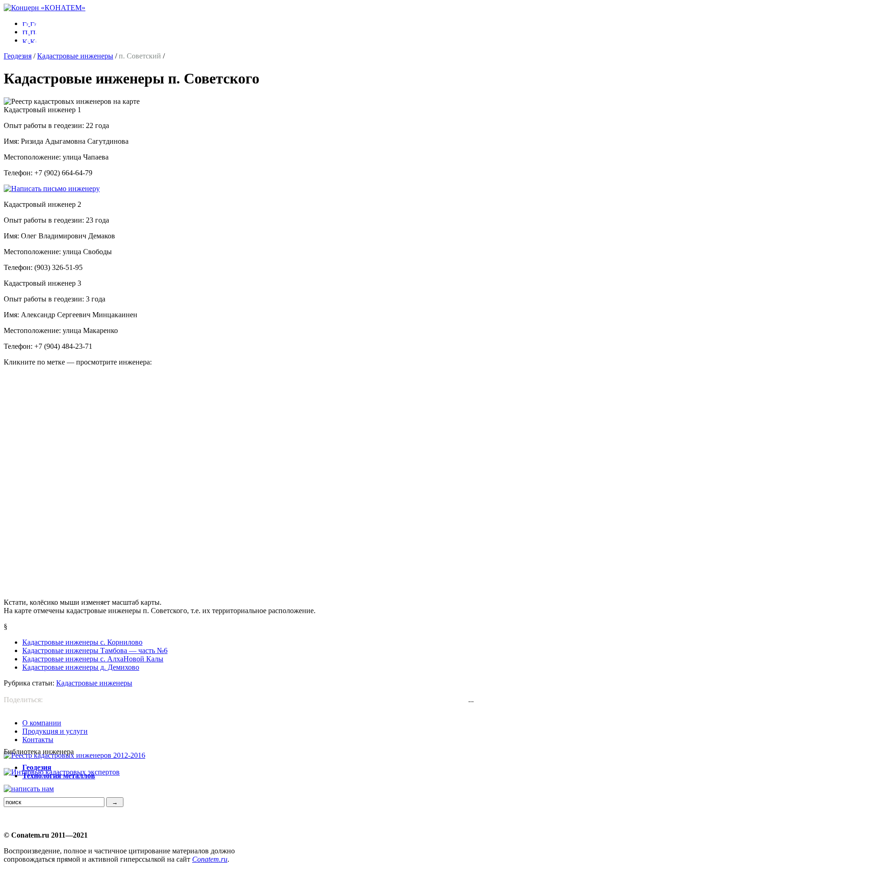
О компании (41, 723)
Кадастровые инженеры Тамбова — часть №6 (95, 650)
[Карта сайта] (29, 40)
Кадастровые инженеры (75, 56)
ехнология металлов (58, 776)
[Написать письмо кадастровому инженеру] (52, 188)
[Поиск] (29, 32)
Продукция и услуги (55, 731)
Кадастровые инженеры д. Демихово (80, 667)
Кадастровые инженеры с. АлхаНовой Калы (92, 659)
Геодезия (18, 56)
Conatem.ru (209, 859)
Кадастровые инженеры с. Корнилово (82, 642)
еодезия (37, 767)
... (471, 700)
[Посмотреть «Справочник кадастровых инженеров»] (74, 755)
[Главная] (44, 8)
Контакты (37, 739)
